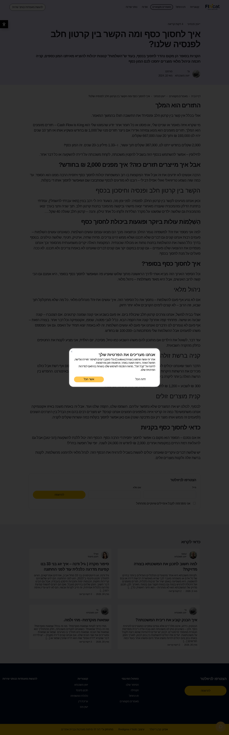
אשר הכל (89, 379)
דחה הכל (140, 379)
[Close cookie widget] (71, 351)
